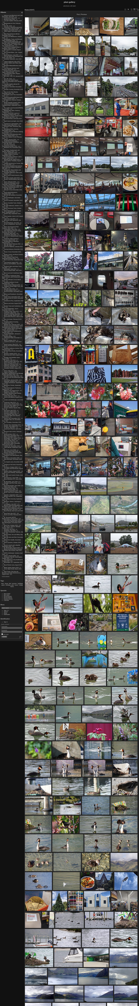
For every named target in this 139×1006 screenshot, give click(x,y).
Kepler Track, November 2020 (12, 296)
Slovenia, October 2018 (10, 353)
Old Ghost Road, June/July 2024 (13, 118)
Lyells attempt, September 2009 (12, 447)
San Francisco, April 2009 (11, 451)
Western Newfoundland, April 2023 (13, 179)
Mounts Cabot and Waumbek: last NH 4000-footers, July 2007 (12, 506)
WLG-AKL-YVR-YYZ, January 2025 (13, 76)
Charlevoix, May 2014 (10, 402)
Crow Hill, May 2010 (9, 440)
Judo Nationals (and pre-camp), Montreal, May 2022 (11, 231)
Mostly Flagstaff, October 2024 (12, 102)
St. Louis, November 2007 (11, 491)
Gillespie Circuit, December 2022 (13, 189)
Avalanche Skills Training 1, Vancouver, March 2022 (10, 239)
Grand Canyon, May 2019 (11, 344)
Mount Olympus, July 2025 (11, 55)
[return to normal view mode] (131, 9)
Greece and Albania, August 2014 (13, 397)
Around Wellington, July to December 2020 (10, 309)
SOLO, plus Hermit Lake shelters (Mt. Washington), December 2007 (12, 522)
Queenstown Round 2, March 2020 (13, 316)
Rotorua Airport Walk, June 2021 (13, 270)
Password (4, 630)
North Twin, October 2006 (11, 525)
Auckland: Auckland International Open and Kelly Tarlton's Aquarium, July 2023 (12, 167)
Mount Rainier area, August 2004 (13, 565)
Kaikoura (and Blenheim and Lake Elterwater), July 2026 (12, 16)
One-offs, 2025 (8, 78)
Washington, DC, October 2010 (12, 438)
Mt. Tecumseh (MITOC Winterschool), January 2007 (10, 518)
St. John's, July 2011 (9, 427)
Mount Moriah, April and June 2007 (13, 510)
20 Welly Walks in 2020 (10, 290)
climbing (7, 585)
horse (12, 586)
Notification (7, 614)
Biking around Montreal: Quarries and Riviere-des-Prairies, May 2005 (12, 549)
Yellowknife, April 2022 (10, 234)
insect (16, 585)
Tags (5, 610)
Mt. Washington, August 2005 (12, 547)
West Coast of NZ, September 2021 (13, 259)
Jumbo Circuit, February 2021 (12, 285)
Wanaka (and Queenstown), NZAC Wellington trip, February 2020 (12, 326)
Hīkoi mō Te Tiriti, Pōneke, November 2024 (10, 92)
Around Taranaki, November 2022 (13, 200)
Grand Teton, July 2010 (10, 439)
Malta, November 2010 (10, 436)
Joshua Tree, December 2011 (12, 418)
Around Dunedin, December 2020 (13, 291)
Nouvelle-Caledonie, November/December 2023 (9, 145)
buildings (20, 583)
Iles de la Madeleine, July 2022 (12, 224)
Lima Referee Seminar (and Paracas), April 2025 (10, 69)
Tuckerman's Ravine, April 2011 (12, 429)
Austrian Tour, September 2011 (12, 425)
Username (4, 626)
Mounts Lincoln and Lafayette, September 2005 (11, 545)
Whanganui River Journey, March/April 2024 (10, 129)
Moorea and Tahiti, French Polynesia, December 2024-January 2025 (12, 81)
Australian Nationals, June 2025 (12, 59)
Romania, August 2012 (10, 413)
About (5, 613)
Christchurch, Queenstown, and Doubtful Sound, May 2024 (11, 124)
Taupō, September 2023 (10, 152)
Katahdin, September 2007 (11, 495)
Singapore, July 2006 (10, 530)
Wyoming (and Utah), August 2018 (13, 355)
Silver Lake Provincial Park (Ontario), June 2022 (10, 227)
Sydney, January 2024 (10, 139)
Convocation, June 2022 (10, 229)
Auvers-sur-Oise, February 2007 (12, 514)
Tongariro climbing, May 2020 (12, 314)
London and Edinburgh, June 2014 (13, 399)
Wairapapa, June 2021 (10, 269)
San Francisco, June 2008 (11, 477)
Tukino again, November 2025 (12, 31)
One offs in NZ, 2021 (9, 289)
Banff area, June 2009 (10, 450)
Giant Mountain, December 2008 (13, 459)
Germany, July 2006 (9, 529)
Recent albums (8, 597)
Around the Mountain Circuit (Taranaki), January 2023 (10, 184)
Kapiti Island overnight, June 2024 (13, 121)
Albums (3, 12)
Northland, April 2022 (9, 233)
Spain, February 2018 (10, 362)
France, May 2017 (9, 370)
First (78, 14)
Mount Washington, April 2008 (12, 485)
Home (27, 10)
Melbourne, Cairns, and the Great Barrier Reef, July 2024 (12, 116)
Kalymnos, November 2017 (11, 365)
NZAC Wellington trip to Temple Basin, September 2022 (11, 211)
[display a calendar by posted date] (134, 9)
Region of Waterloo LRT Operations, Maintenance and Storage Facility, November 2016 (12, 373)
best (2, 583)
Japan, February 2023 (10, 182)
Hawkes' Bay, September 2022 (12, 213)
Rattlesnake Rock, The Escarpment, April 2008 (9, 487)
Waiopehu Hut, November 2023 (12, 147)
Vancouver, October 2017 (11, 366)
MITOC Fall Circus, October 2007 (13, 492)
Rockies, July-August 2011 (11, 426)
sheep (21, 585)
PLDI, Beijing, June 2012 (11, 414)
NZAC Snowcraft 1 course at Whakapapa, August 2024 (10, 113)
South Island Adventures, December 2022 (10, 193)
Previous (84, 14)
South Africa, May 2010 (10, 442)
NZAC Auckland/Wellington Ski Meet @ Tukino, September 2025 (11, 42)
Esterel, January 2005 (10, 555)
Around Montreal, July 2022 (11, 222)
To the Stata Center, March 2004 (12, 569)
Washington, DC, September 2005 (13, 562)
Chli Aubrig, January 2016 (11, 380)
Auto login (6, 634)
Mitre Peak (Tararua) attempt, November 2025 (11, 34)
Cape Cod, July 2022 (9, 218)
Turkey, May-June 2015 (10, 396)
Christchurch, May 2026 (10, 18)
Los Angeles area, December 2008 (13, 462)
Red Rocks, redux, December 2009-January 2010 (11, 444)
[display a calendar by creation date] (137, 9)
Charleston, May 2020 (10, 312)
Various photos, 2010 (9, 434)
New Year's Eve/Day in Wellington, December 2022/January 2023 (12, 186)
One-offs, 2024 (8, 143)
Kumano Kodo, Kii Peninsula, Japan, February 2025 (11, 71)
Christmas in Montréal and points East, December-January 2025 (12, 28)
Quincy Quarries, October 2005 (12, 542)
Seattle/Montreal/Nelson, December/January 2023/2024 (10, 141)
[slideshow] (128, 9)
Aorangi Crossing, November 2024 (13, 89)
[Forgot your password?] (20, 637)
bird (10, 583)
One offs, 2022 (8, 245)
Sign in (6, 622)
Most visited (7, 593)
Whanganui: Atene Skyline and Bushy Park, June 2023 (11, 170)
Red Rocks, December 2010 (11, 435)
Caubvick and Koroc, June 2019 (12, 341)
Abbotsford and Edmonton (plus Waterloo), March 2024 (11, 135)
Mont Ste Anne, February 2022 (12, 244)
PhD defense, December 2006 (12, 520)
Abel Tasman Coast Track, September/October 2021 (10, 257)
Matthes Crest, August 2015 (11, 390)
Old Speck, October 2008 (11, 467)
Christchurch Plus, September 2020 (13, 300)
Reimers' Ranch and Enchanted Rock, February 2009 (11, 453)
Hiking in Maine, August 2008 (12, 471)
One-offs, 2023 (8, 188)
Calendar (6, 600)
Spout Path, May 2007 (10, 513)
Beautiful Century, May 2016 (11, 376)
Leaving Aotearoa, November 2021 (13, 249)
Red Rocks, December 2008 (11, 458)
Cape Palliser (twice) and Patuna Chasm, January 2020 (12, 329)
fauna (6, 583)
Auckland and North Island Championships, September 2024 (11, 104)
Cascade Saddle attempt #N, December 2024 (11, 84)
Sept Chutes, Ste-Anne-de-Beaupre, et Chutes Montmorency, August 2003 (11, 573)
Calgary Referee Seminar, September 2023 (10, 154)
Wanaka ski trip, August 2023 (12, 159)
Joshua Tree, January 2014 (11, 403)
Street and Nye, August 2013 (12, 405)
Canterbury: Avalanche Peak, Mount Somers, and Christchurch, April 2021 (12, 277)
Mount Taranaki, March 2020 (12, 315)
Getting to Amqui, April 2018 (11, 361)
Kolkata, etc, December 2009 (12, 446)
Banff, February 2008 (9, 489)
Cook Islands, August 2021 (11, 262)
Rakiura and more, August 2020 (12, 303)
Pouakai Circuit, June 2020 (11, 311)
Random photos (8, 336)
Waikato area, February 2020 (12, 324)
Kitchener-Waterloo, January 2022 (13, 246)
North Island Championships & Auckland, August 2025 (11, 47)
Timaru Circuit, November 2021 (12, 252)
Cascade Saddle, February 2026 (13, 20)
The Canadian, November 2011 (12, 422)
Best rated (6, 595)
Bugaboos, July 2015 (9, 392)
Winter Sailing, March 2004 (11, 567)
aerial (3, 585)
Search (6, 611)
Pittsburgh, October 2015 (11, 381)
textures (14, 583)
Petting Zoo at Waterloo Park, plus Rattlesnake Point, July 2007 (12, 508)
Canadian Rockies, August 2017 (13, 368)
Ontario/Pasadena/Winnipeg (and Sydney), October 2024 (12, 98)
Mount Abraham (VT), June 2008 (13, 479)
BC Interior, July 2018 (10, 360)
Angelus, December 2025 (11, 30)
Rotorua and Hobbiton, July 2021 (13, 263)
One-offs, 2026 (8, 26)
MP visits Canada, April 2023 (12, 178)
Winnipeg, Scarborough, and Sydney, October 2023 (11, 150)
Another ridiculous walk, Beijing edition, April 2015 (11, 394)
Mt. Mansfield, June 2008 (11, 481)
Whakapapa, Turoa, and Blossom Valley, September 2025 (12, 40)
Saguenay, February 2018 (11, 364)
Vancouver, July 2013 (10, 406)
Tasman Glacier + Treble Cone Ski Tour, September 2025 (12, 45)
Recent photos (8, 596)
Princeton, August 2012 (10, 411)
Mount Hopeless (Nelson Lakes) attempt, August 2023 (12, 157)
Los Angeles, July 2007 (10, 504)
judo (12, 585)
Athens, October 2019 (10, 340)
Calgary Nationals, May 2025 (12, 61)
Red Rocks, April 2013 (10, 410)
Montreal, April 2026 (9, 19)
